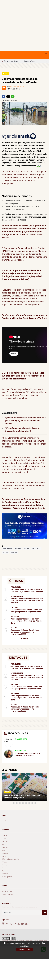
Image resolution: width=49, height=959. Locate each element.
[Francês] (11, 938)
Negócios (5, 871)
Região (4, 838)
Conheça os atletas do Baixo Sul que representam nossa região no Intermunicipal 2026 (24, 632)
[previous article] (47, 61)
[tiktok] (14, 924)
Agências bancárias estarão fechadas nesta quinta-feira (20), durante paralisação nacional (25, 420)
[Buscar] (47, 55)
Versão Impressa (7, 894)
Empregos (5, 865)
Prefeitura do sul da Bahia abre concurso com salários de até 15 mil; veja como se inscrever (26, 601)
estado (26, 549)
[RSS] (26, 924)
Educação (5, 853)
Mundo (4, 856)
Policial (4, 862)
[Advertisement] (24, 25)
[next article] (43, 61)
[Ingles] (14, 938)
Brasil (5, 73)
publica (5, 552)
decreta (18, 549)
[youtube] (18, 924)
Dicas (3, 868)
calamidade (36, 549)
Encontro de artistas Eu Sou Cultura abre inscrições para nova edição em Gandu (26, 611)
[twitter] (8, 96)
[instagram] (3, 924)
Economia (5, 841)
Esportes (5, 847)
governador (7, 549)
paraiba (14, 552)
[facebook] (3, 96)
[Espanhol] (7, 938)
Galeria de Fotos (7, 891)
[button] (14, 803)
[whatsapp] (12, 96)
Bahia (3, 844)
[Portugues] (3, 938)
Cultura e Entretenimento (10, 859)
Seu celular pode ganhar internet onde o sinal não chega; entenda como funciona (26, 590)
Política (4, 835)
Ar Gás (4, 821)
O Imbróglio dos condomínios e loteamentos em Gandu (27, 754)
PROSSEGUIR (24, 949)
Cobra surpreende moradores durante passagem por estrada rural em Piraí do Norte (26, 621)
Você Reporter (7, 877)
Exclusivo (5, 874)
